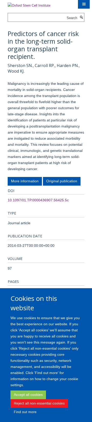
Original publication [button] (61, 181)
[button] (84, 4)
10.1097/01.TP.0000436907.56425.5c (38, 200)
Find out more (25, 412)
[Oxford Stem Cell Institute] (29, 4)
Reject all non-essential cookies (39, 403)
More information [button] (25, 181)
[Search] (81, 17)
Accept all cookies (28, 395)
